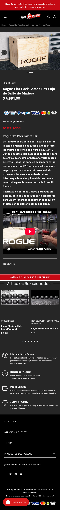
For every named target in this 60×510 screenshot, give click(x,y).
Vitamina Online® (30, 493)
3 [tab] (32, 72)
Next (56, 52)
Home (3, 25)
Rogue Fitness (17, 121)
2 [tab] (30, 72)
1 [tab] (28, 72)
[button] (30, 277)
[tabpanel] (30, 51)
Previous (4, 52)
